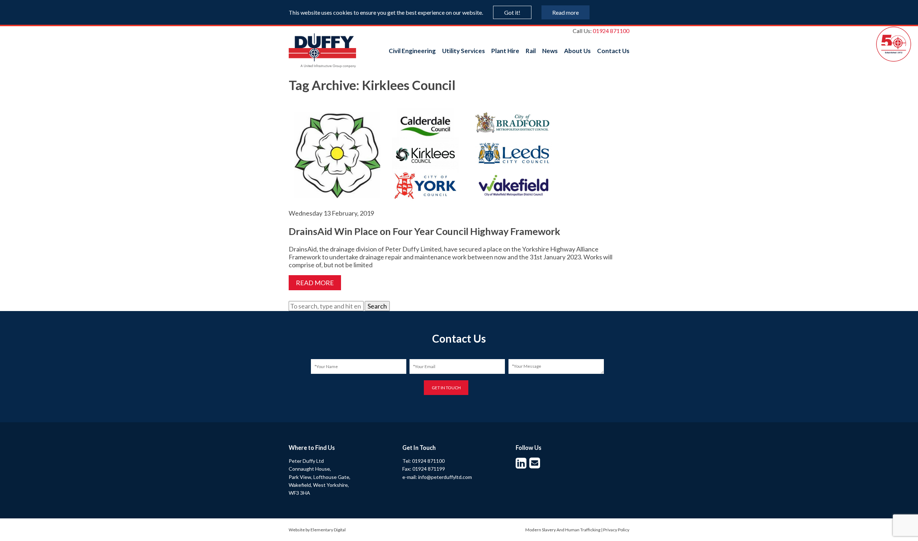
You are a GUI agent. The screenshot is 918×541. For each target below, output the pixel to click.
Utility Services (463, 51)
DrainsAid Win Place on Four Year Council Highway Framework (424, 231)
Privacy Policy (616, 529)
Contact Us (613, 51)
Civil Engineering (412, 51)
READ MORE (315, 283)
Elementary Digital (328, 529)
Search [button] (377, 306)
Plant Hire (505, 51)
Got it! (512, 12)
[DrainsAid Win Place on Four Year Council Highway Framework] (432, 205)
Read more (565, 12)
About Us (577, 51)
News (550, 51)
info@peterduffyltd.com (445, 477)
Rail (531, 51)
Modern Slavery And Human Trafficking (562, 529)
